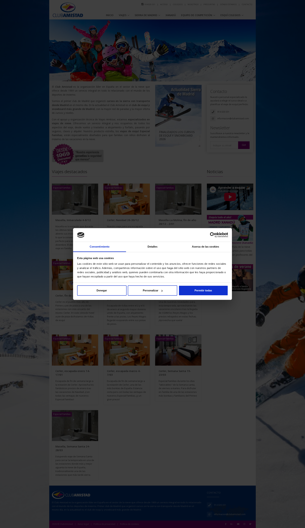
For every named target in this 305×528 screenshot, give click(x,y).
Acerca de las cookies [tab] (205, 246)
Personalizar (150, 290)
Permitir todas (203, 290)
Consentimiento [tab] (99, 246)
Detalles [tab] (153, 246)
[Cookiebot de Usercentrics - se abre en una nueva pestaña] (212, 235)
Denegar (102, 290)
